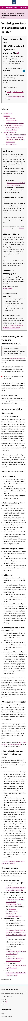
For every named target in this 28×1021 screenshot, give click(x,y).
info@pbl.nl (7, 288)
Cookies (3, 1014)
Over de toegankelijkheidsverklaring (12, 993)
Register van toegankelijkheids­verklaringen (12, 13)
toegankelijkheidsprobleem (16, 97)
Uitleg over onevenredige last (14, 137)
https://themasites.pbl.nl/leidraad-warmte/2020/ (14, 49)
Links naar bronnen (11, 144)
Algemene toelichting (10, 132)
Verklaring (7, 116)
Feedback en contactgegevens (15, 123)
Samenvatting (8, 113)
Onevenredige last (11, 130)
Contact (3, 1005)
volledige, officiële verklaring (15, 92)
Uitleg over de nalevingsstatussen (16, 135)
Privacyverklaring (6, 1016)
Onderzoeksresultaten (12, 128)
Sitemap (3, 999)
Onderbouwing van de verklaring (13, 125)
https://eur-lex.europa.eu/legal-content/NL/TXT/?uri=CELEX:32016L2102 (15, 902)
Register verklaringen (11, 8)
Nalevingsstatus (10, 118)
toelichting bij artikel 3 (15, 744)
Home (3, 11)
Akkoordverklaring (11, 120)
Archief (4, 1002)
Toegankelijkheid (6, 996)
